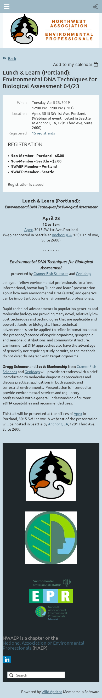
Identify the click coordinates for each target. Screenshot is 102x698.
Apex (28, 229)
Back (12, 58)
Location (19, 113)
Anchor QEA (62, 234)
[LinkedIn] (7, 659)
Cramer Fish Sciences (50, 273)
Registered (17, 133)
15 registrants (43, 133)
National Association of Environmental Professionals (43, 645)
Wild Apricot (52, 691)
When (22, 102)
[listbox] (76, 64)
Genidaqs (83, 273)
